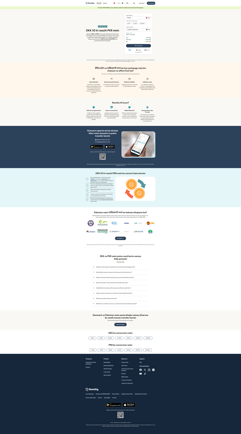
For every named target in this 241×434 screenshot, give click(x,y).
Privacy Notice (115, 393)
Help (134, 3)
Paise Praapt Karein (109, 365)
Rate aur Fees (125, 362)
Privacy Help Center (91, 397)
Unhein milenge (129, 27)
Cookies (114, 397)
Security (100, 397)
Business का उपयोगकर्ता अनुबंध (103, 393)
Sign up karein (151, 3)
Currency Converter (127, 380)
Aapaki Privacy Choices (141, 393)
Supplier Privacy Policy (127, 393)
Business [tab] (105, 3)
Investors (88, 367)
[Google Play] (96, 147)
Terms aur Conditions (126, 61)
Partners (124, 373)
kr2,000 (135, 23)
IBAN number (125, 376)
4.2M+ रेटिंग (103, 140)
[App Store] (110, 147)
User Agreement (90, 393)
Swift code (124, 365)
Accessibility (107, 397)
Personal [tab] (99, 3)
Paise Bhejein (107, 362)
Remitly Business (108, 368)
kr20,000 (142, 23)
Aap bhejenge (129, 15)
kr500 (128, 23)
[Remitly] (90, 3)
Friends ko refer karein (127, 383)
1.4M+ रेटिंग (103, 142)
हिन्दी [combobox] (127, 3)
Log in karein (142, 3)
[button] (115, 3)
